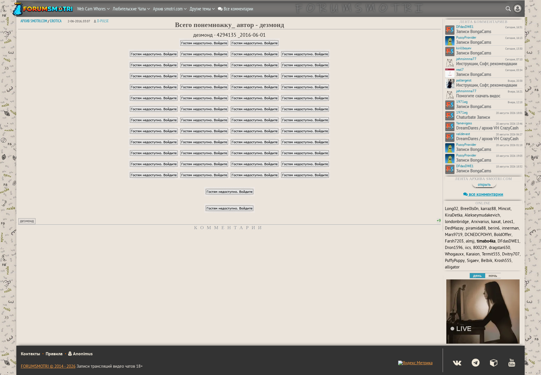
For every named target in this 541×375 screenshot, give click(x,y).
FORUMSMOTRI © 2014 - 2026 (48, 366)
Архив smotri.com (168, 9)
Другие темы (201, 9)
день (477, 275)
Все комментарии (238, 9)
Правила (54, 354)
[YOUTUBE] (507, 363)
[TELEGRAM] (471, 363)
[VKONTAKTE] (452, 363)
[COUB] (489, 363)
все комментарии (485, 194)
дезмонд (27, 221)
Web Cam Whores (92, 9)
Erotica (55, 21)
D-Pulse (103, 21)
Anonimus (82, 354)
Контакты (30, 354)
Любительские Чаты (130, 9)
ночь (493, 275)
